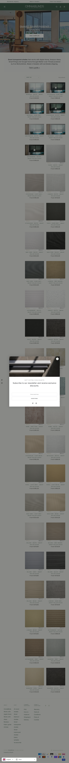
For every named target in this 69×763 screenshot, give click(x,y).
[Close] (57, 359)
